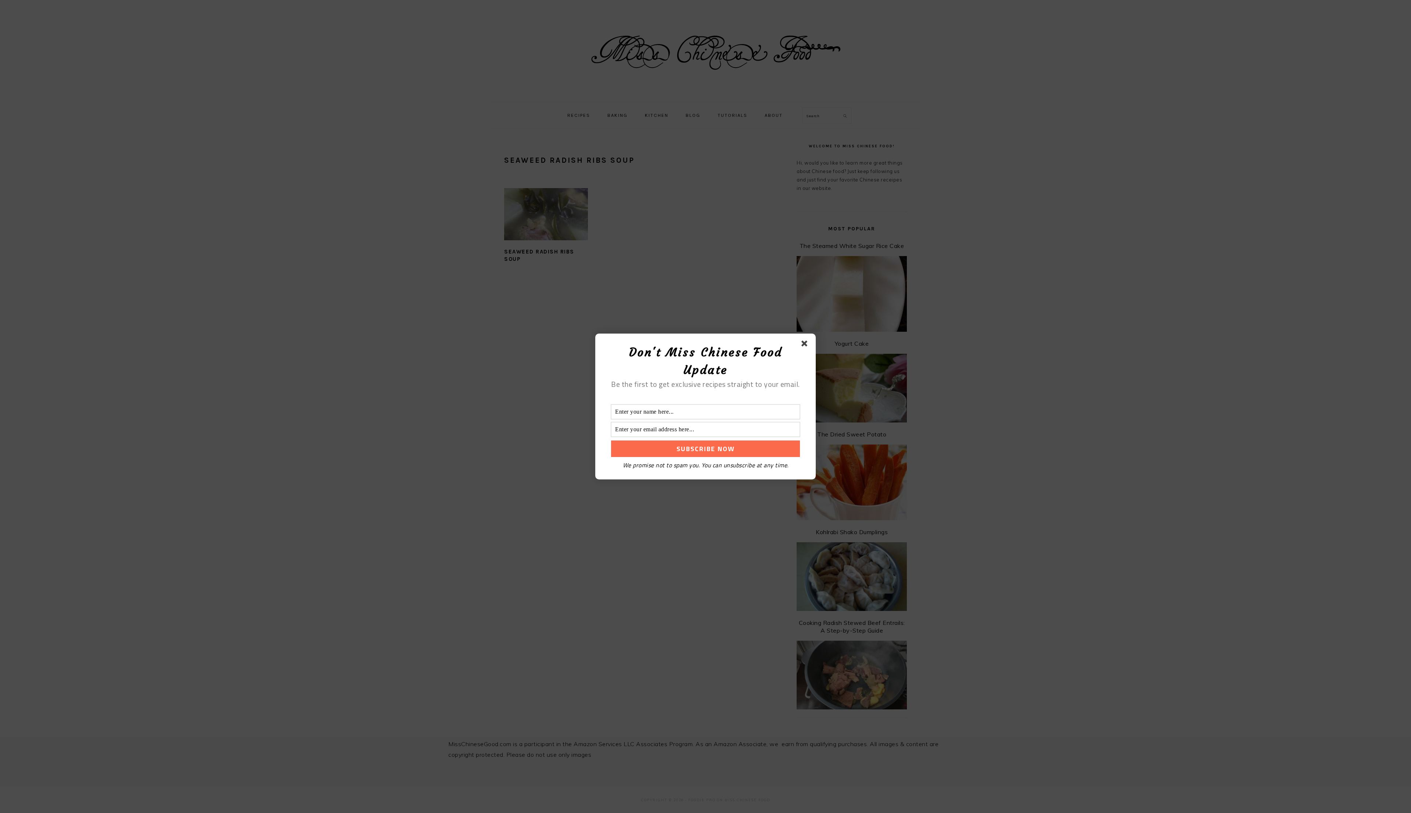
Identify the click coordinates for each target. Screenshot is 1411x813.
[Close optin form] (805, 345)
